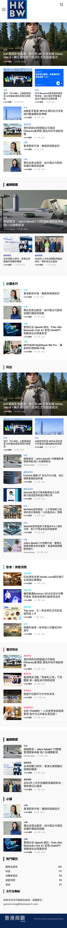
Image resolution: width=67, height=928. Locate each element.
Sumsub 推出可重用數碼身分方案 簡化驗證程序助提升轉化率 (43, 494)
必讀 (25, 142)
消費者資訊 (28, 707)
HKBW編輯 (7, 102)
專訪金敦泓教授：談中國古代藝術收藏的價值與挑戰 (43, 164)
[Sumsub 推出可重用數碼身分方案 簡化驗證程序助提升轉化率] (12, 495)
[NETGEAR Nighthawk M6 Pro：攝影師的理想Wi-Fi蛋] (12, 347)
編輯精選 (7, 255)
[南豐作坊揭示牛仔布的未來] (12, 696)
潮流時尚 (27, 124)
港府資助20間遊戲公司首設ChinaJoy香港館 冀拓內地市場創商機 (43, 131)
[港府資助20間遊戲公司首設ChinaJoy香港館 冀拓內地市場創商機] (12, 130)
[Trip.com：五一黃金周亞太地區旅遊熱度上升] (12, 613)
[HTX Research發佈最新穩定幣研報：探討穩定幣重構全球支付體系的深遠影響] (49, 77)
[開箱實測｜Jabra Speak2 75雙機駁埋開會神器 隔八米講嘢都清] (33, 211)
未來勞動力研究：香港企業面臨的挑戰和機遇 (16, 260)
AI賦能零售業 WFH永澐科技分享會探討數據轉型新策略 (43, 112)
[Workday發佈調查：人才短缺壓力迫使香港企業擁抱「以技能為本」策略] (12, 512)
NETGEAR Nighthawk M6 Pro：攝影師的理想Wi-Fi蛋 (43, 347)
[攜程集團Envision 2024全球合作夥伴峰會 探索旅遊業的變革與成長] (12, 596)
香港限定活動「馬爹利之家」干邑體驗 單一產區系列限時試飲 (43, 679)
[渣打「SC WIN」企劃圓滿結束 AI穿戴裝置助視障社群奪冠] (17, 77)
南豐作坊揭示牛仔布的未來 (39, 694)
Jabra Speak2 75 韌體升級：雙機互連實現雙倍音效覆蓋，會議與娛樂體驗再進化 (43, 546)
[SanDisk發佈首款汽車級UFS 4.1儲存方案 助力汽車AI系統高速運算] (12, 528)
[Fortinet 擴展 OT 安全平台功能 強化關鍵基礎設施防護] (12, 478)
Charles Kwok (29, 465)
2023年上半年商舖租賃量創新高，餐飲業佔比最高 (48, 260)
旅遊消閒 (27, 573)
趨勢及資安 (28, 472)
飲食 (25, 624)
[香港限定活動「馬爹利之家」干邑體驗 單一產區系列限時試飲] (12, 679)
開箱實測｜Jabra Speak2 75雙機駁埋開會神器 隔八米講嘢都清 (43, 460)
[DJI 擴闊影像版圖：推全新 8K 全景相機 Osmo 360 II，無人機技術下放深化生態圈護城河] (33, 44)
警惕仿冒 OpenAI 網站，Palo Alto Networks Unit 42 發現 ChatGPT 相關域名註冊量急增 (43, 330)
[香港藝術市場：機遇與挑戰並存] (12, 148)
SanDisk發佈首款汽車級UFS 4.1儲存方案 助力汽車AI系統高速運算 (43, 528)
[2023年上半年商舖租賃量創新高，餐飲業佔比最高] (49, 244)
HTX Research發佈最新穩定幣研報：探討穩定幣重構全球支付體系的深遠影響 (49, 96)
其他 (37, 90)
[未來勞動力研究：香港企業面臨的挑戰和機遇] (17, 244)
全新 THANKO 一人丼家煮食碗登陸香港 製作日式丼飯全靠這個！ (44, 712)
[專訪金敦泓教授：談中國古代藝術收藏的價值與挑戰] (12, 165)
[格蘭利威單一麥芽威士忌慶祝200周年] (12, 630)
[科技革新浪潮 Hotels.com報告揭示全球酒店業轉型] (12, 579)
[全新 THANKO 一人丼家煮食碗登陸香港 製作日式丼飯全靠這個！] (12, 713)
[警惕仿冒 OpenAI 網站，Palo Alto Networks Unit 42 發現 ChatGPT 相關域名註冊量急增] (12, 329)
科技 (5, 50)
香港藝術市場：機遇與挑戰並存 (42, 145)
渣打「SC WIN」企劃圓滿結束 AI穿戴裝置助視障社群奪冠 (17, 96)
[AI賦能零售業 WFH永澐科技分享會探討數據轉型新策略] (12, 113)
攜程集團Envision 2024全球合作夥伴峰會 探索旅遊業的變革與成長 (43, 595)
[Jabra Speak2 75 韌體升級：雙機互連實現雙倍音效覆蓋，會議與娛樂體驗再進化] (12, 545)
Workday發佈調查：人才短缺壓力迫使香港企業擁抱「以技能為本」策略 (43, 511)
